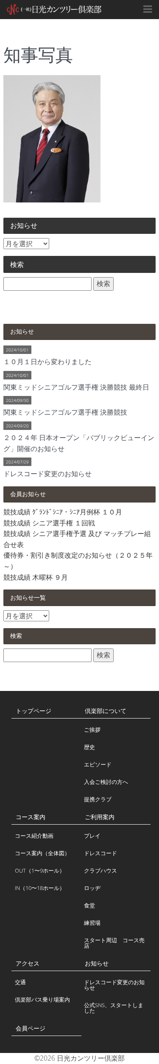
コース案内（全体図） (42, 853)
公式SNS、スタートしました (113, 1007)
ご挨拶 (92, 729)
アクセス (27, 963)
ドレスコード (100, 853)
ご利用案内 (99, 817)
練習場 (92, 922)
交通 (20, 982)
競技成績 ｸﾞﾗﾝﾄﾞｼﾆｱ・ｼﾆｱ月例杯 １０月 (62, 512)
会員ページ (30, 1028)
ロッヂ (92, 888)
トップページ (33, 711)
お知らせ (97, 963)
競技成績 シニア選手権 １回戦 (49, 523)
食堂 (89, 905)
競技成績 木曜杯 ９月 (35, 577)
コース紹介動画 (34, 835)
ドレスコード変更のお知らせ (114, 984)
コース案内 (30, 817)
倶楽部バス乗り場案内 (42, 999)
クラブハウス (100, 870)
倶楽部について (105, 711)
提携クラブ (98, 799)
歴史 (89, 747)
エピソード (98, 764)
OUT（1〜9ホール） (40, 870)
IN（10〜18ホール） (40, 888)
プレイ (92, 835)
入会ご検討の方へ (106, 782)
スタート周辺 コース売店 (114, 942)
